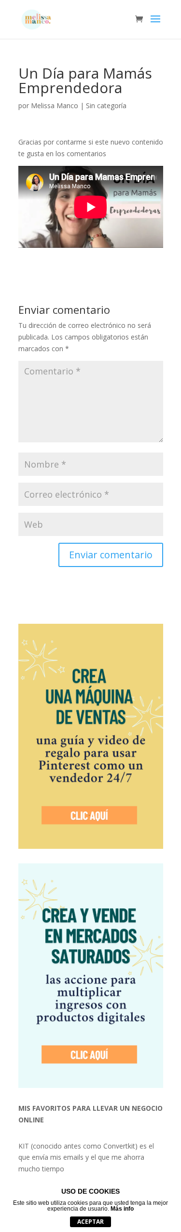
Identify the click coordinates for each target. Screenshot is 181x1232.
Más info (122, 1208)
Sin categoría (106, 105)
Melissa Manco (54, 105)
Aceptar (90, 1221)
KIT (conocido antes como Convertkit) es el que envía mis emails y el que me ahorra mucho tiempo (86, 1157)
